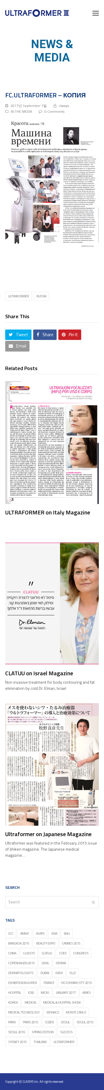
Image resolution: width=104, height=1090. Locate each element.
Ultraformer (18, 296)
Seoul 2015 (85, 1022)
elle (73, 973)
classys (64, 105)
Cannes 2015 (71, 943)
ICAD (31, 992)
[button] (95, 13)
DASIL (45, 963)
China (12, 953)
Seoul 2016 (16, 1032)
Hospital (14, 992)
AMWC (24, 933)
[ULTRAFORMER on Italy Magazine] (52, 442)
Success (66, 1032)
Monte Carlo (76, 1012)
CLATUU (47, 953)
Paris (12, 1022)
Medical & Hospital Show (62, 1002)
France (49, 982)
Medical (30, 1002)
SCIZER (49, 1022)
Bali (67, 933)
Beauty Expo (45, 943)
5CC (10, 933)
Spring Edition (42, 1032)
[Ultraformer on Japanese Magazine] (52, 764)
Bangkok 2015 (18, 943)
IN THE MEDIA (21, 111)
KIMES (86, 992)
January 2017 (66, 992)
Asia (54, 933)
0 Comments (54, 111)
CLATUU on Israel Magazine (39, 673)
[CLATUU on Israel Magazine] (52, 603)
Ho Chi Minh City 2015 (76, 982)
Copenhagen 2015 (21, 963)
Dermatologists (21, 973)
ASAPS (40, 933)
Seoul (65, 1022)
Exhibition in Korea (22, 982)
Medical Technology (24, 1012)
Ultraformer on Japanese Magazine (48, 833)
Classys (29, 953)
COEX (62, 953)
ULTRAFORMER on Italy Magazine (47, 512)
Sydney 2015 (17, 1041)
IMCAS (45, 992)
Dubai (44, 973)
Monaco (53, 1012)
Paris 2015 (30, 1022)
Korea (13, 1002)
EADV (59, 973)
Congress (80, 953)
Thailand (40, 1041)
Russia (41, 296)
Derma (61, 963)
